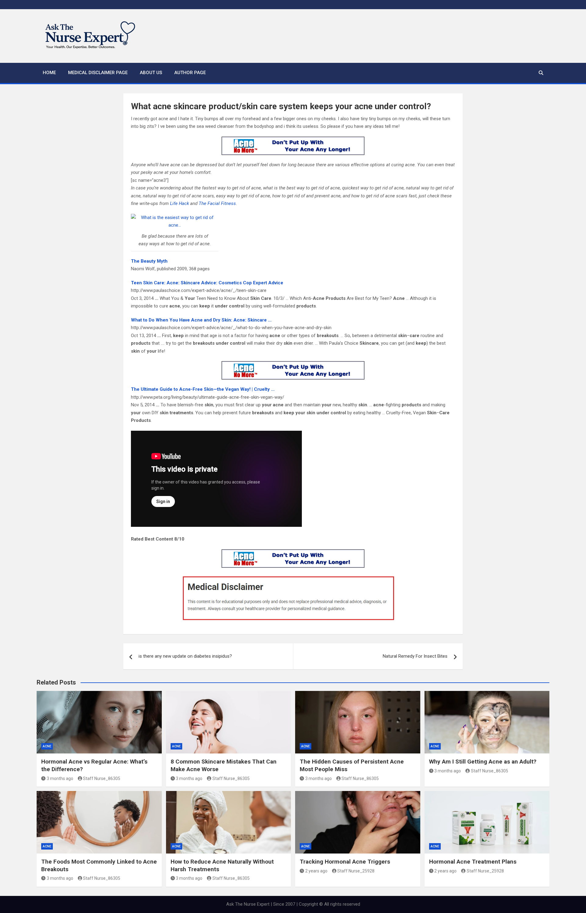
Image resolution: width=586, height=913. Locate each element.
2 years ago (316, 870)
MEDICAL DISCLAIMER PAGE (98, 72)
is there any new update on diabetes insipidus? (185, 656)
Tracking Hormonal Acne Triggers (345, 861)
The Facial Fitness (217, 203)
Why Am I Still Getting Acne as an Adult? (482, 761)
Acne (47, 746)
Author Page (190, 72)
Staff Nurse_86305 (101, 778)
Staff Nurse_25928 (355, 870)
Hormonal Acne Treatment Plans (472, 861)
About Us (151, 72)
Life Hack (179, 203)
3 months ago (60, 778)
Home (49, 72)
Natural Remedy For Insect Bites (415, 656)
